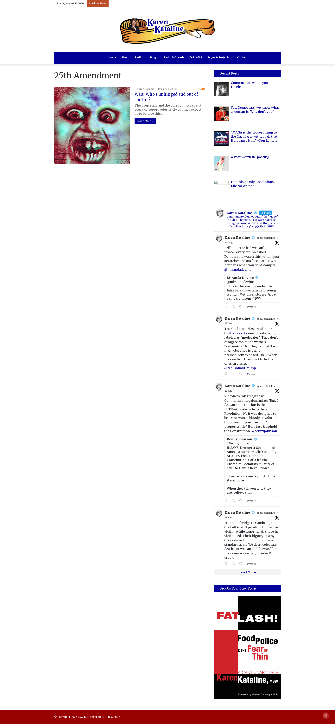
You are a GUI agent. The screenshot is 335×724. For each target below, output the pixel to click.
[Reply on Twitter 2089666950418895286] (227, 563)
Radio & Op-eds (174, 57)
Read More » (145, 121)
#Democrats (237, 333)
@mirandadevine (237, 269)
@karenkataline (266, 237)
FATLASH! (196, 57)
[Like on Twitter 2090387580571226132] (242, 306)
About (126, 57)
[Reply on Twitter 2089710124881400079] (227, 500)
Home (112, 57)
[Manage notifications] (326, 715)
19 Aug (228, 323)
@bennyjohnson (264, 431)
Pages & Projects (218, 57)
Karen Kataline (145, 89)
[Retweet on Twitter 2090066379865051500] (234, 374)
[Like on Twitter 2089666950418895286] (242, 563)
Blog (153, 57)
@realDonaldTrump (240, 368)
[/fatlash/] (247, 647)
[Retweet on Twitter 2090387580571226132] (234, 306)
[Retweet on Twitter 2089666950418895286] (234, 563)
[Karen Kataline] (167, 29)
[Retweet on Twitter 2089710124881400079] (234, 500)
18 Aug (228, 390)
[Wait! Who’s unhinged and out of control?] (92, 125)
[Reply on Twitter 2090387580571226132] (227, 306)
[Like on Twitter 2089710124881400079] (242, 500)
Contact (242, 57)
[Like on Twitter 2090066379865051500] (242, 374)
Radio (138, 57)
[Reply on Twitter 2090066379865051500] (227, 374)
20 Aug (229, 242)
